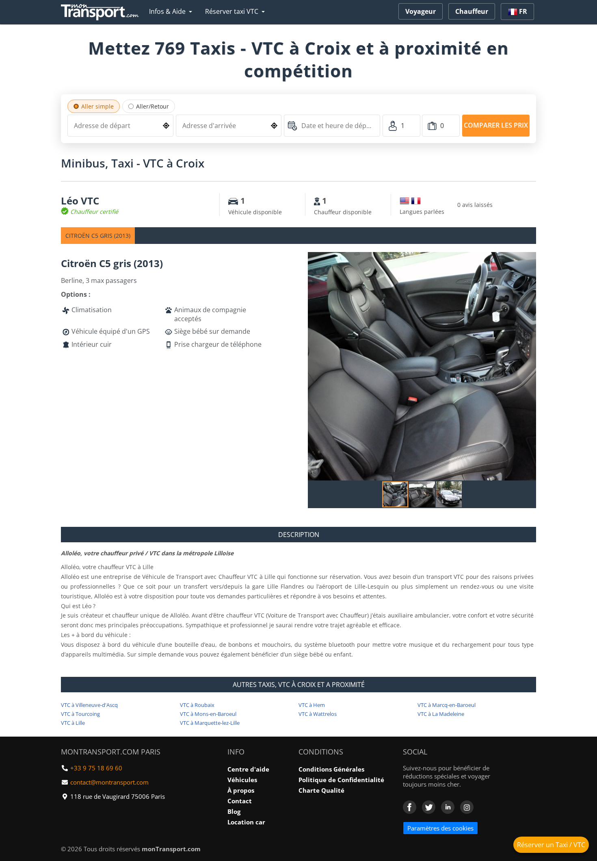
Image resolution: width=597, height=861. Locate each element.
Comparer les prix (496, 125)
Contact (239, 801)
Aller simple (97, 106)
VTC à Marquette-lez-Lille (210, 722)
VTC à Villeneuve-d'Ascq (89, 705)
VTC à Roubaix (197, 705)
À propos (240, 790)
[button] (528, 259)
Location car (246, 822)
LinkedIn (447, 807)
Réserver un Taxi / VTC (551, 844)
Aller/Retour (152, 106)
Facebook (409, 807)
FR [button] (522, 11)
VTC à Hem (311, 705)
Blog (233, 811)
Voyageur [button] (420, 11)
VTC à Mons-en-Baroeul (208, 714)
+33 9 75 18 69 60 (96, 768)
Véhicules (242, 780)
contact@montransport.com (109, 782)
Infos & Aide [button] (167, 11)
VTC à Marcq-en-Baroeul (446, 705)
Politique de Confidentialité (341, 780)
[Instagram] (467, 807)
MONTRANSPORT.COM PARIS (110, 752)
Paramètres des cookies (440, 828)
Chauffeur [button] (471, 11)
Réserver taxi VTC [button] (231, 11)
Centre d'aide (248, 769)
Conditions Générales (331, 769)
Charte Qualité (321, 790)
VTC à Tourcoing (80, 714)
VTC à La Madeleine (440, 714)
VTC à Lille (73, 722)
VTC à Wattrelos (317, 714)
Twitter (428, 807)
